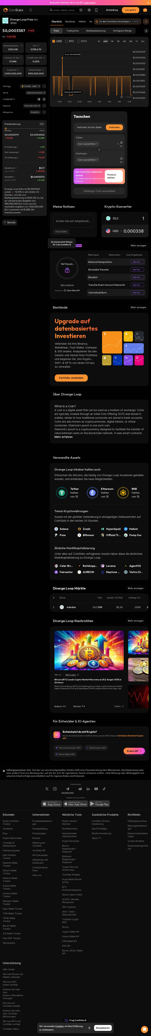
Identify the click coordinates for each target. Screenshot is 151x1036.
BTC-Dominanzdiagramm (71, 888)
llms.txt (65, 927)
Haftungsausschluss (137, 821)
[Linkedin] (88, 790)
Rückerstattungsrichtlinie (138, 847)
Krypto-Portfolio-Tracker (11, 822)
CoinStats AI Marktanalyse (9, 844)
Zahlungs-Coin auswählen (99, 191)
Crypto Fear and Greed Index (70, 868)
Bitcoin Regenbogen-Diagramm (69, 848)
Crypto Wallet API (70, 931)
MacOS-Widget (99, 828)
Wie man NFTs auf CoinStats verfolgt (11, 1022)
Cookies (59, 1026)
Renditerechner (69, 828)
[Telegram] (39, 99)
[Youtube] (96, 790)
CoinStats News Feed (40, 869)
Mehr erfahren (67, 285)
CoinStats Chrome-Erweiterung (101, 822)
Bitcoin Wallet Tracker (9, 927)
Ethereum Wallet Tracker (10, 902)
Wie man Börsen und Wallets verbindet (13, 975)
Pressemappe (39, 833)
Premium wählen (111, 176)
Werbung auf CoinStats (38, 844)
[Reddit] (80, 790)
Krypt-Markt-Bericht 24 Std (71, 880)
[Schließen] (147, 2)
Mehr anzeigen (138, 245)
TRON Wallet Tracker (9, 919)
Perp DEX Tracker (11, 938)
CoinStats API (38, 850)
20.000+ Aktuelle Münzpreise (70, 901)
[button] (39, 86)
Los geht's (130, 10)
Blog (5, 833)
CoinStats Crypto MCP (70, 921)
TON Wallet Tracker (12, 913)
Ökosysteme (9, 943)
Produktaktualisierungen (42, 822)
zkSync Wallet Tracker (10, 872)
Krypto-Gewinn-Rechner (70, 822)
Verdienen (8, 828)
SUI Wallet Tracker (12, 933)
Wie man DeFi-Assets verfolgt (10, 983)
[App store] (51, 803)
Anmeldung (112, 10)
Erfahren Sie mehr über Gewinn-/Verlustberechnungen (13, 993)
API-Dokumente (40, 855)
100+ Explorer (69, 907)
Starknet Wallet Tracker (10, 864)
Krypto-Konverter (70, 841)
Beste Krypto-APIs (98, 748)
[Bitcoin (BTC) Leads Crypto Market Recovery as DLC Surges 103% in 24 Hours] (89, 650)
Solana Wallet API (70, 936)
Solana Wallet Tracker (9, 887)
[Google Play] (99, 803)
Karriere (36, 838)
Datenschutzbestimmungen (138, 835)
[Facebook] (104, 790)
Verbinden (114, 127)
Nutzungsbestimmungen (137, 827)
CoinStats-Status (11, 1029)
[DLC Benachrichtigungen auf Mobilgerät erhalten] (146, 21)
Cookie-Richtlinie (136, 841)
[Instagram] (55, 790)
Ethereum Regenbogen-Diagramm (69, 859)
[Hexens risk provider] (67, 290)
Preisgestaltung (39, 828)
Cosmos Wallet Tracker (10, 895)
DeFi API (66, 946)
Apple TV (96, 838)
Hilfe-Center (9, 969)
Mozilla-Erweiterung (101, 833)
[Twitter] (44, 99)
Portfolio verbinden (71, 377)
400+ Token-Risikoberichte (69, 913)
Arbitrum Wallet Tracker (10, 879)
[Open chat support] (144, 1029)
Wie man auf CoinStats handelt (11, 1004)
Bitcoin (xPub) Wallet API (72, 952)
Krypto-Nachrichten (12, 838)
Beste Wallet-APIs (67, 754)
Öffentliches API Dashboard (40, 861)
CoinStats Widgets (71, 874)
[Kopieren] (39, 86)
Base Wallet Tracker (12, 908)
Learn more (89, 2)
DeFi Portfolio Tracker (9, 856)
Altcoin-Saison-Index (72, 894)
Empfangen (81, 153)
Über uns (36, 875)
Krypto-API (132, 751)
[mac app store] (75, 803)
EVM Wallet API (69, 941)
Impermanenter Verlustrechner (69, 835)
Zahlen (79, 137)
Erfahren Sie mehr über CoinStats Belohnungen (11, 1013)
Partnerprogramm (11, 850)
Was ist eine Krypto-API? (70, 748)
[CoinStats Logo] (13, 10)
